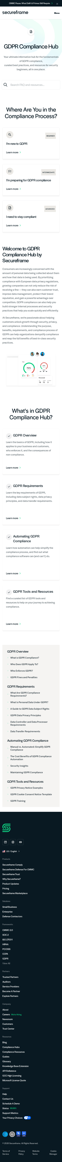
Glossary (6, 1061)
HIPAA (5, 944)
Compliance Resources (13, 1051)
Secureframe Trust (11, 874)
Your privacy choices (12, 1117)
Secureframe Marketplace (15, 893)
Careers (12, 1014)
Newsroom (7, 1019)
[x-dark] (13, 842)
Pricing (5, 888)
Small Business (9, 906)
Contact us (7, 1098)
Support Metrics (10, 1112)
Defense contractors (12, 916)
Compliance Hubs (11, 1047)
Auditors (6, 981)
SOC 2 (5, 934)
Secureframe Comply (12, 864)
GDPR (5, 958)
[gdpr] (24, 1134)
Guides (5, 1056)
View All (6, 963)
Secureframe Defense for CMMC (18, 869)
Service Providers (10, 986)
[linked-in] (5, 842)
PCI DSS (6, 949)
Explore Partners (10, 995)
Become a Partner (11, 991)
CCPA (5, 953)
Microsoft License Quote (14, 1080)
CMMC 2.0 (7, 930)
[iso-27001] (12, 1134)
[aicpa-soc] (5, 1134)
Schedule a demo (11, 1103)
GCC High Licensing (11, 1075)
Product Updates (10, 883)
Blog (4, 1042)
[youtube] (20, 842)
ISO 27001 (7, 939)
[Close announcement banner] (57, 4)
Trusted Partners (10, 976)
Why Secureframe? (11, 878)
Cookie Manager (53, 1152)
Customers (7, 1023)
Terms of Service (6, 1152)
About (5, 1009)
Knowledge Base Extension (15, 1066)
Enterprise (7, 911)
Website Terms (35, 1152)
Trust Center (8, 1028)
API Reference (9, 1070)
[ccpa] (18, 1134)
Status (5, 1108)
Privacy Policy (22, 1152)
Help (4, 1093)
